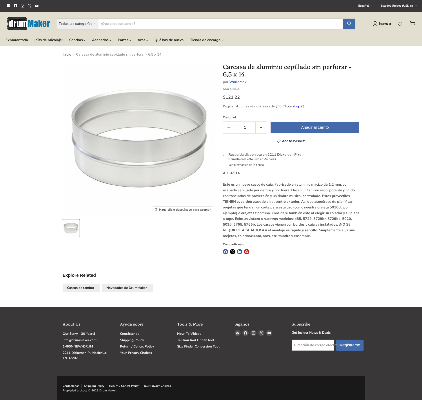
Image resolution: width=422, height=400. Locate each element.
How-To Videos (189, 333)
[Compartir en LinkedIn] (239, 251)
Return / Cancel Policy (137, 346)
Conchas (76, 40)
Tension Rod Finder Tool (195, 340)
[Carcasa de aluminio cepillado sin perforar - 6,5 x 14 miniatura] (71, 228)
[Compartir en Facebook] (225, 251)
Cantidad (229, 117)
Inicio (67, 54)
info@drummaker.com (79, 340)
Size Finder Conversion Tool (198, 346)
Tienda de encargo (205, 40)
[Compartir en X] (232, 251)
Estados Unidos (397, 6)
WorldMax (238, 82)
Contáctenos (129, 333)
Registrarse (350, 345)
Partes (123, 40)
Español (363, 6)
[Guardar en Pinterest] (246, 251)
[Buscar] (349, 24)
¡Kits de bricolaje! (49, 40)
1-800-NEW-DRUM (78, 346)
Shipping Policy (132, 340)
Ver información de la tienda (246, 165)
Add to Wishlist (293, 141)
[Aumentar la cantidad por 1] (261, 127)
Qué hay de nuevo (169, 40)
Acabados (100, 40)
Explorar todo (16, 40)
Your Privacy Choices (136, 353)
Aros (142, 40)
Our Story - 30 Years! (79, 333)
